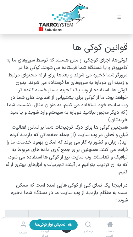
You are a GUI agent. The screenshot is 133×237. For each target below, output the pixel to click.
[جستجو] (88, 225)
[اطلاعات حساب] (23, 225)
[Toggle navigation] (119, 17)
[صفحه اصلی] (110, 225)
